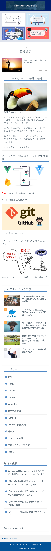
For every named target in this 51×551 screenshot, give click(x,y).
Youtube (12, 404)
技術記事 (12, 418)
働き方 (11, 431)
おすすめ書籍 (14, 411)
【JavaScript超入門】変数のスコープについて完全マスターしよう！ (27, 493)
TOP (10, 377)
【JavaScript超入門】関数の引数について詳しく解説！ (27, 503)
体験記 (11, 384)
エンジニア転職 (15, 438)
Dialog (11, 397)
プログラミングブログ (19, 445)
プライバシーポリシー (20, 544)
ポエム (11, 452)
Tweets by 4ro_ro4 (13, 528)
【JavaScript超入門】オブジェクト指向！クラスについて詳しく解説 (26, 483)
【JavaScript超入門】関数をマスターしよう (27, 513)
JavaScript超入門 (17, 425)
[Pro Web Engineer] (25, 9)
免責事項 (35, 544)
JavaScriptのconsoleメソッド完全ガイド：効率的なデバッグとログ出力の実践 (27, 472)
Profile (11, 390)
